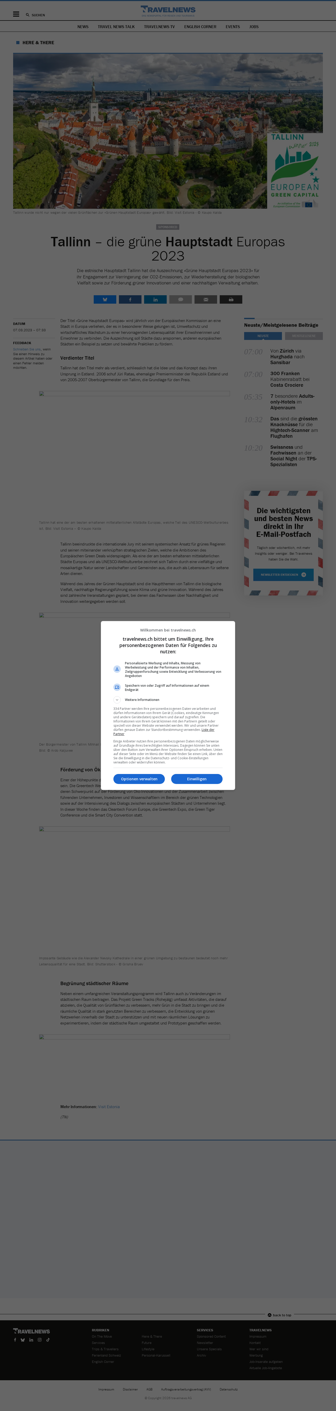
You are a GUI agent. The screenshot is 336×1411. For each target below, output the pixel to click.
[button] (168, 700)
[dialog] (168, 705)
